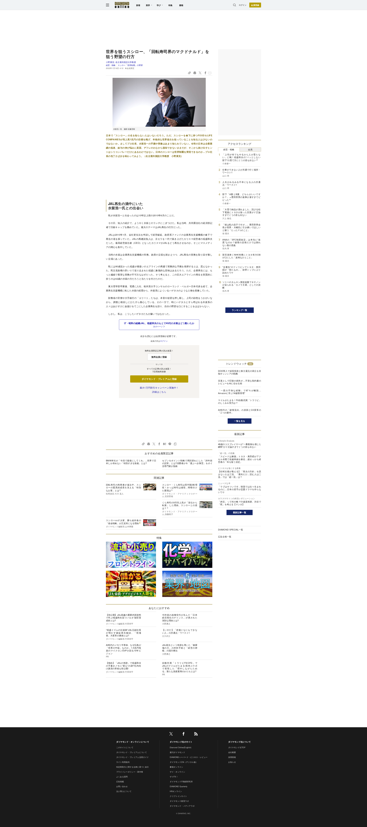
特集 (170, 5)
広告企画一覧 (224, 536)
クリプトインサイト (178, 796)
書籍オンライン (176, 767)
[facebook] (183, 734)
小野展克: (121, 62)
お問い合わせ (122, 786)
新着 (138, 5)
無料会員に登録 (159, 356)
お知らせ (232, 762)
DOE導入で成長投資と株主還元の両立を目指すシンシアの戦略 (239, 372)
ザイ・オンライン (177, 771)
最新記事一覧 (239, 512)
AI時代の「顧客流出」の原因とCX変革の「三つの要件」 (239, 411)
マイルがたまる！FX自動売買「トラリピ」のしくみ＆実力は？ (239, 401)
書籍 (181, 5)
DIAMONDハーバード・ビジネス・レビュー (188, 757)
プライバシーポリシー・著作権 (129, 771)
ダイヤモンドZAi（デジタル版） (184, 762)
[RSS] (196, 734)
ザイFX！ (174, 776)
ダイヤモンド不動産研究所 (181, 781)
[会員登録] (255, 5)
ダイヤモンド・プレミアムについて (131, 752)
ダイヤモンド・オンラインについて (132, 741)
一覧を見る (239, 421)
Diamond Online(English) (180, 747)
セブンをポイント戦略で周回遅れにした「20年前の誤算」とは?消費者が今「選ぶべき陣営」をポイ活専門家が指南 (187, 463)
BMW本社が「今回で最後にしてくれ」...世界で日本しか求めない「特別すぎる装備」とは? (131, 462)
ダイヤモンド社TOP (236, 747)
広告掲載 (120, 781)
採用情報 (232, 757)
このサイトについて (124, 747)
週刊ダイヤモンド (177, 752)
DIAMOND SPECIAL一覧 (230, 529)
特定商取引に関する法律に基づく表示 (132, 767)
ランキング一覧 (239, 310)
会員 (250, 149)
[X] (171, 734)
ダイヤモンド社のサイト (181, 741)
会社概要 (232, 752)
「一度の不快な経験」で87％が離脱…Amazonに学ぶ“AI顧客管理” (239, 392)
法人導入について (124, 791)
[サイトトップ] (122, 5)
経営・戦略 (111, 65)
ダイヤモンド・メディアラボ (182, 805)
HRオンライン (176, 791)
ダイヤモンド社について (239, 741)
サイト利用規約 (123, 762)
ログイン (242, 5)
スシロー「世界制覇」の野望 (130, 65)
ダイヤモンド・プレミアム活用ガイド (132, 757)
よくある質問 (122, 776)
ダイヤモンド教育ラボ (179, 801)
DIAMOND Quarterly (178, 786)
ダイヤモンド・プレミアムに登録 (159, 379)
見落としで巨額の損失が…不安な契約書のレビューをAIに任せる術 (239, 382)
